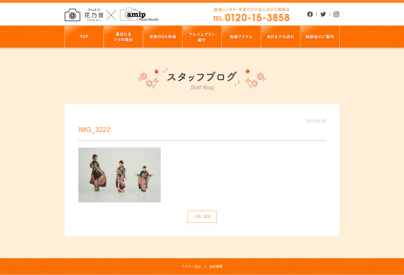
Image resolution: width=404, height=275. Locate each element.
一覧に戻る (202, 216)
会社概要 (216, 266)
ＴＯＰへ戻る (191, 266)
